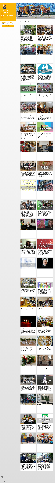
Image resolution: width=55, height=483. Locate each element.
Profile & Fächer (31, 1)
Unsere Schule (21, 1)
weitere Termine (8, 25)
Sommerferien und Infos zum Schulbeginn (8, 23)
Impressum (2, 481)
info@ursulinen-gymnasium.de (8, 15)
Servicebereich (50, 1)
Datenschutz (7, 481)
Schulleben (40, 1)
